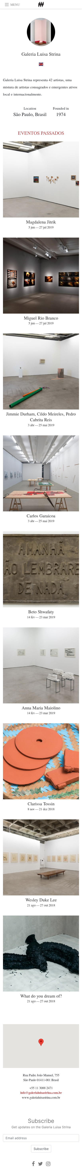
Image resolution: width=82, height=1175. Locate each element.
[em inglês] (41, 64)
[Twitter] (40, 1164)
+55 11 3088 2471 (41, 1088)
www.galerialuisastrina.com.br (41, 1097)
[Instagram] (48, 1164)
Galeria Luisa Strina (41, 54)
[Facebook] (33, 1164)
